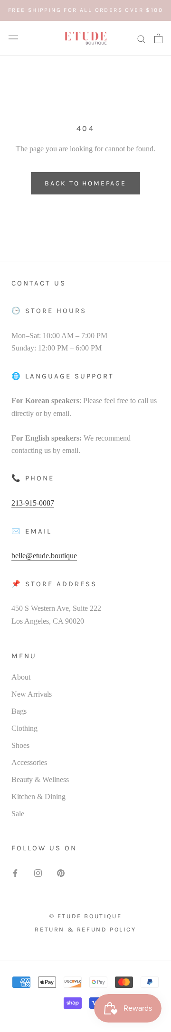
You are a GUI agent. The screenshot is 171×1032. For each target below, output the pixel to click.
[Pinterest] (61, 872)
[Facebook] (15, 872)
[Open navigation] (13, 38)
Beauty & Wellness (40, 779)
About (20, 677)
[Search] (141, 38)
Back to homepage (85, 183)
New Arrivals (31, 694)
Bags (19, 711)
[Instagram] (38, 872)
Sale (17, 814)
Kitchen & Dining (38, 796)
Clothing (24, 728)
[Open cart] (158, 38)
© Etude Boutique (85, 916)
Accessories (29, 762)
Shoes (20, 745)
